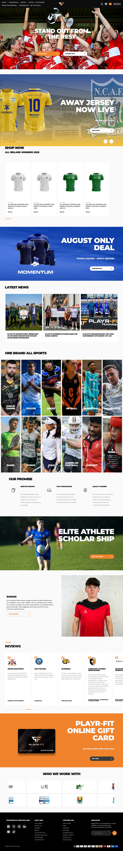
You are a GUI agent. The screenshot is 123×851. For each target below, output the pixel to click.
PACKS (37, 830)
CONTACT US (67, 837)
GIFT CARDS (38, 823)
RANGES (37, 828)
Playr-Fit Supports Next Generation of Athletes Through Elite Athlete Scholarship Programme (100, 336)
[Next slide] (111, 141)
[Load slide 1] (12, 141)
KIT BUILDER (39, 837)
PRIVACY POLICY (68, 835)
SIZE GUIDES (67, 823)
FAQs (64, 826)
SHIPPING (66, 828)
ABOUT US (38, 826)
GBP (118, 4)
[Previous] (109, 153)
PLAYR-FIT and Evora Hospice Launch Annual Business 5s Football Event (62, 335)
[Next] (115, 153)
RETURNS (66, 830)
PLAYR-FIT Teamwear (14, 846)
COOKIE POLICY (68, 833)
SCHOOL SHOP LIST (41, 835)
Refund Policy (67, 840)
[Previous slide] (106, 141)
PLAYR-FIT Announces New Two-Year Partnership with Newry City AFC (24, 335)
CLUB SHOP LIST (40, 833)
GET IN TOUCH (39, 840)
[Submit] (114, 833)
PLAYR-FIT (10, 202)
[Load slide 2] (19, 141)
